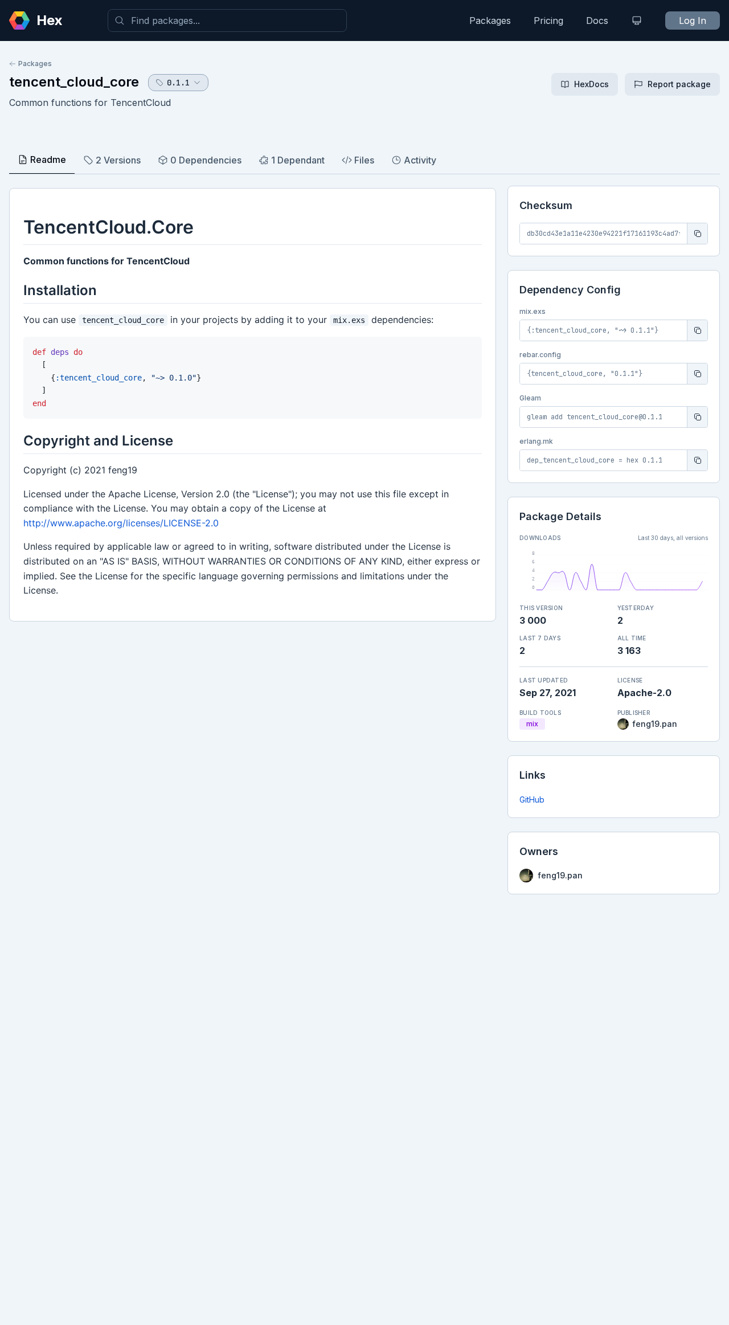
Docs (597, 20)
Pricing (548, 20)
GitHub (531, 799)
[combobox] (227, 20)
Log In (692, 20)
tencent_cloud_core (74, 81)
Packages (490, 20)
